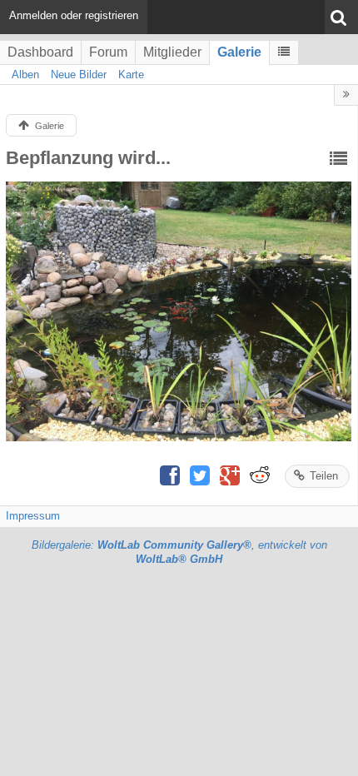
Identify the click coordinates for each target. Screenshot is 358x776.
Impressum (33, 516)
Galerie (239, 52)
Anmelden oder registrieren (73, 15)
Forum (108, 52)
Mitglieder (172, 52)
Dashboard (40, 52)
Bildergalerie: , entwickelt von (179, 552)
